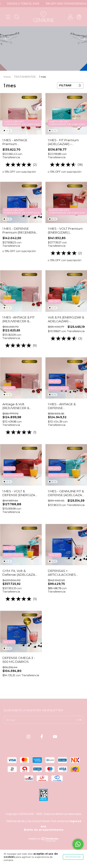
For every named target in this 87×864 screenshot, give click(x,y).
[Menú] (8, 17)
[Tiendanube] (44, 840)
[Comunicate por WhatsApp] (77, 844)
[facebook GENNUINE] (42, 736)
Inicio (7, 76)
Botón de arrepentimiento (43, 829)
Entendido (73, 857)
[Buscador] (16, 17)
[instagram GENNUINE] (29, 736)
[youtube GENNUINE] (55, 736)
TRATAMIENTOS (25, 76)
